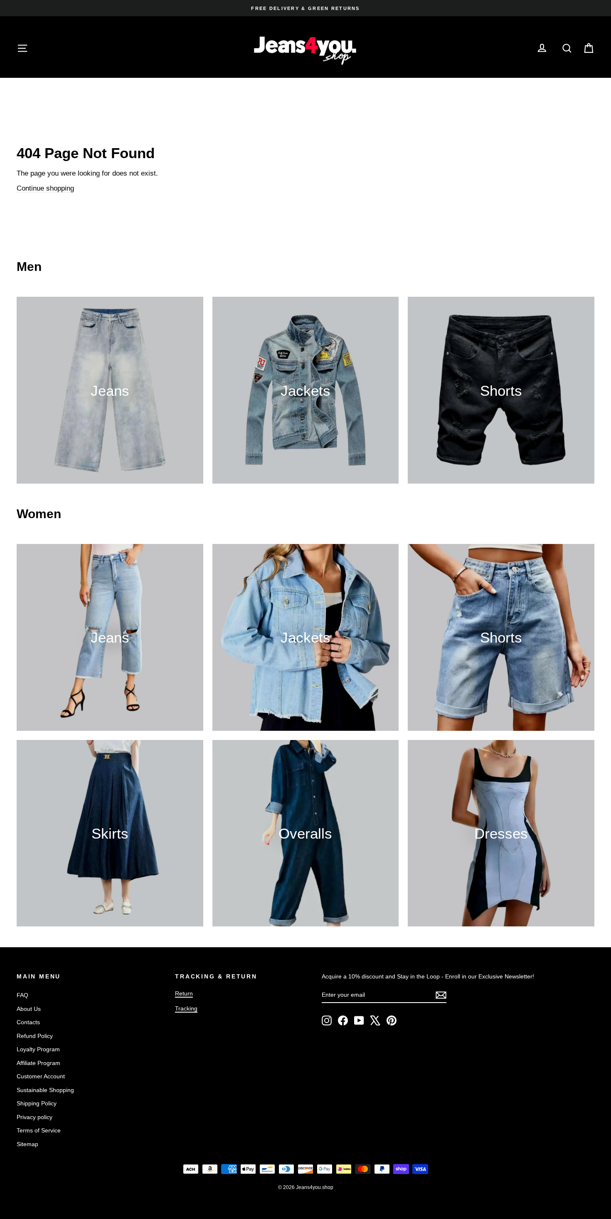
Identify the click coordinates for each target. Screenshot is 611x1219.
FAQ (22, 995)
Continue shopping (45, 188)
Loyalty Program (38, 1049)
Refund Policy (35, 1036)
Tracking (186, 1008)
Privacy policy (34, 1117)
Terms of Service (39, 1130)
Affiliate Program (38, 1063)
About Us (29, 1008)
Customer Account (41, 1076)
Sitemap (27, 1144)
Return (184, 993)
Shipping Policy (37, 1103)
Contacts (28, 1022)
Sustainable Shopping (45, 1090)
